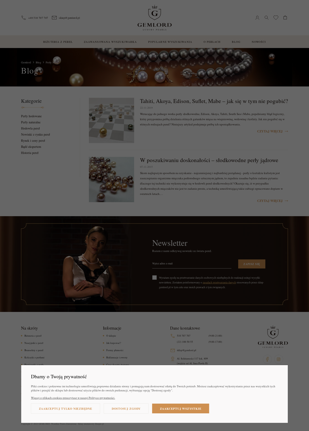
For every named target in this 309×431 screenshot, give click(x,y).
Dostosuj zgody (126, 408)
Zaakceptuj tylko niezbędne (65, 408)
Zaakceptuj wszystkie (181, 408)
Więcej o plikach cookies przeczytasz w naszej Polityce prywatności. (73, 398)
